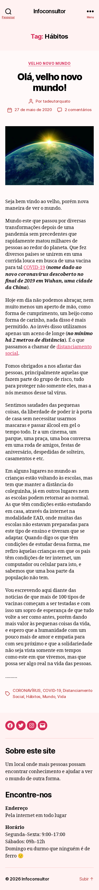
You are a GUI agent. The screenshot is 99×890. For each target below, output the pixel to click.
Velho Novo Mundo (49, 63)
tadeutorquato (56, 101)
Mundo (49, 696)
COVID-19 (34, 267)
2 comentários (78, 109)
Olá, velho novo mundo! (49, 82)
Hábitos (33, 696)
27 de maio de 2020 (33, 109)
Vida (61, 696)
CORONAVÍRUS (27, 690)
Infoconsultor (50, 11)
